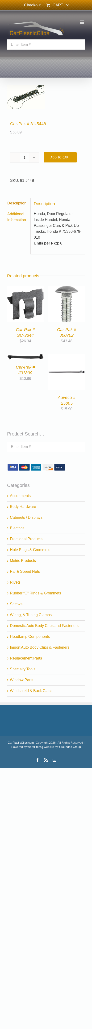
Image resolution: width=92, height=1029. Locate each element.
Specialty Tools (22, 669)
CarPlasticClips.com (21, 742)
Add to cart (60, 157)
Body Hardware (23, 507)
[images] (46, 97)
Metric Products (23, 561)
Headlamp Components (30, 637)
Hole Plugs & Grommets (30, 550)
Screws (16, 604)
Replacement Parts (26, 658)
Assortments (20, 496)
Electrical (17, 528)
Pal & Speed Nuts (25, 571)
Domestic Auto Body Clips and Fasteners (44, 626)
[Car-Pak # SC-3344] (25, 288)
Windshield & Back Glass (31, 691)
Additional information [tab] (16, 217)
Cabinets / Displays (26, 517)
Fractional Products (26, 539)
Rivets (15, 582)
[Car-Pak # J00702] (66, 288)
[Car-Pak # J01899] (25, 356)
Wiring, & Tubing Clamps (31, 615)
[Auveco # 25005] (66, 356)
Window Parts (21, 680)
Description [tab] (16, 203)
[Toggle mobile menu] (82, 22)
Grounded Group (70, 747)
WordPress (34, 747)
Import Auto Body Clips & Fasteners (39, 647)
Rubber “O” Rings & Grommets (35, 593)
